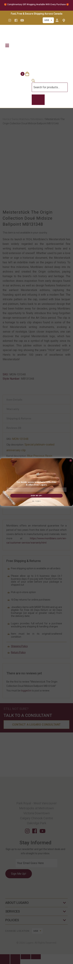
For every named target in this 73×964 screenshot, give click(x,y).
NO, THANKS (36, 501)
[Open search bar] (33, 81)
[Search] (38, 99)
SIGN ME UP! (36, 495)
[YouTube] (22, 20)
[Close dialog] (70, 460)
